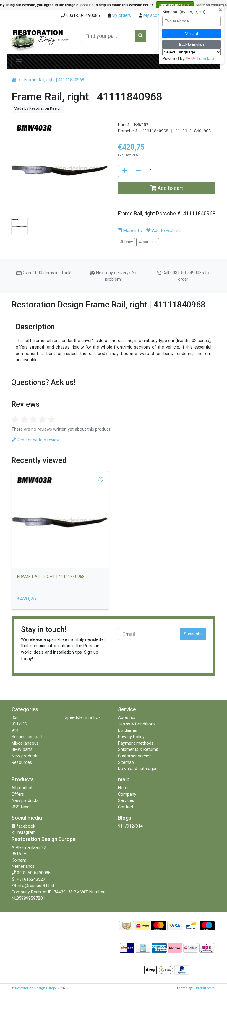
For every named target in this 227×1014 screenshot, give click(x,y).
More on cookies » (211, 5)
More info (132, 230)
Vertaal (191, 33)
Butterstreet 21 (203, 988)
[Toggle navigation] (18, 62)
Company (127, 794)
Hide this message (175, 5)
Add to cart (169, 188)
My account (154, 15)
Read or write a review (38, 439)
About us (126, 717)
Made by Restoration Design (37, 108)
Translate (205, 58)
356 (15, 717)
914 (15, 730)
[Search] (140, 36)
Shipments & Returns (138, 749)
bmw (128, 242)
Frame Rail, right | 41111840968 (54, 79)
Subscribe (193, 634)
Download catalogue (138, 768)
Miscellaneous (25, 743)
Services (126, 800)
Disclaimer (128, 730)
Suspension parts (28, 736)
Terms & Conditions (136, 724)
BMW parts (22, 749)
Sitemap (126, 762)
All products (23, 787)
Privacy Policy (131, 736)
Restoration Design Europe (36, 988)
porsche (149, 242)
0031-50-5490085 (34, 872)
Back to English (191, 45)
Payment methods (135, 743)
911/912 (19, 724)
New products (25, 756)
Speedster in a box (82, 717)
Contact (125, 807)
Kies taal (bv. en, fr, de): (184, 11)
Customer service (135, 756)
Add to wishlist (165, 230)
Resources (22, 762)
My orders (121, 15)
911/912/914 (130, 826)
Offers (18, 794)
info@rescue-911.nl (35, 885)
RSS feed (21, 807)
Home (124, 787)
